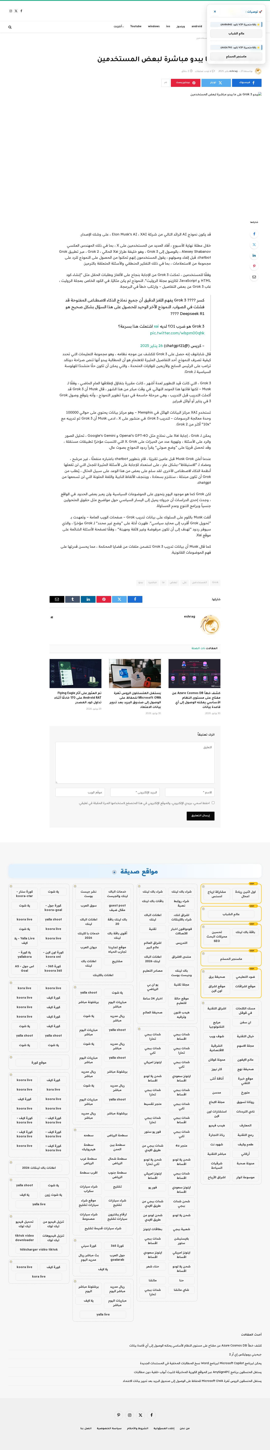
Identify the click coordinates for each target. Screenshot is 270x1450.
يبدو (140, 582)
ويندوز (181, 26)
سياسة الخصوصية (109, 1428)
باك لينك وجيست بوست (181, 973)
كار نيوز (217, 1069)
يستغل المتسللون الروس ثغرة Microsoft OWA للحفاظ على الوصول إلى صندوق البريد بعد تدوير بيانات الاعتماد (135, 700)
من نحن (185, 1428)
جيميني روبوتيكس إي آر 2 (245, 1354)
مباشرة (152, 582)
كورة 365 (117, 1246)
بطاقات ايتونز (152, 1229)
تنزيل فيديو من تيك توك (53, 1224)
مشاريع (117, 961)
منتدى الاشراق (181, 957)
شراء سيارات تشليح (117, 1202)
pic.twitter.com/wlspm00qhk (177, 332)
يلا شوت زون (53, 1195)
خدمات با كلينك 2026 (88, 935)
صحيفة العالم (152, 1012)
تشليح (117, 1186)
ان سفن (245, 1022)
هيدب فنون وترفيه (181, 1014)
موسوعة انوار (245, 1177)
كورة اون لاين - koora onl (53, 954)
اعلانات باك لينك (88, 963)
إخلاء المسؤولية (164, 1428)
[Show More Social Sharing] (165, 83)
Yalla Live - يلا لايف (24, 940)
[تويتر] (254, 244)
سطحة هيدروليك (88, 1147)
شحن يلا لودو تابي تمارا (153, 1162)
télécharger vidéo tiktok (39, 1249)
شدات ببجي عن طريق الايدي (152, 1148)
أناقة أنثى (217, 1078)
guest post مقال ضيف (117, 908)
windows (153, 26)
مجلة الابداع (217, 1102)
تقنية (152, 929)
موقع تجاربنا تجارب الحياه (117, 949)
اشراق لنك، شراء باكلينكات (181, 917)
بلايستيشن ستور (181, 1241)
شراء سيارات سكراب (88, 1189)
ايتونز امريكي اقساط (153, 1176)
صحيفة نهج (245, 1069)
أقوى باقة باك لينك (117, 935)
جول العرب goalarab (117, 1257)
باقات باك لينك (152, 901)
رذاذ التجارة (217, 1135)
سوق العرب (89, 905)
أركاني (245, 1154)
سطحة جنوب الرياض (117, 1175)
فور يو (152, 1187)
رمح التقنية (246, 1135)
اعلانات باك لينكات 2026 (39, 1168)
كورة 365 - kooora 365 (53, 968)
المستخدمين (199, 582)
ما (163, 582)
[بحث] (10, 27)
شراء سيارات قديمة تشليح (103, 1228)
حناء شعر (152, 1266)
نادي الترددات (245, 1111)
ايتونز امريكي (153, 1062)
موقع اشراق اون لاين (216, 988)
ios (168, 26)
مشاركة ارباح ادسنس (217, 894)
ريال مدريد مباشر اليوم (117, 1289)
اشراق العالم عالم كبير (152, 945)
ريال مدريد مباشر (117, 1018)
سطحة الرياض (117, 1135)
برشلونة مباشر (88, 1002)
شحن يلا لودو (181, 1215)
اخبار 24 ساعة (152, 998)
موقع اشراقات (245, 986)
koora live (24, 919)
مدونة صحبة (245, 1163)
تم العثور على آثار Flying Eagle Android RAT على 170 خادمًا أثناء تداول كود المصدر (77, 698)
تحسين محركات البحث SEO (217, 936)
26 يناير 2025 (151, 345)
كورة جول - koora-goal (53, 908)
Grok (215, 582)
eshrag (234, 71)
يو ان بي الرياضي (152, 987)
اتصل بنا (86, 1428)
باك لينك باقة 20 (117, 921)
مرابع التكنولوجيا (216, 1024)
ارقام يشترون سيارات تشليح (117, 1216)
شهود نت (216, 1144)
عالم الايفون (245, 1059)
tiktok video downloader (24, 1238)
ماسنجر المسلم (231, 959)
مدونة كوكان (216, 1059)
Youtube (135, 26)
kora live (24, 988)
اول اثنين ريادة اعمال (245, 894)
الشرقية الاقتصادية (216, 1048)
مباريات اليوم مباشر (117, 1004)
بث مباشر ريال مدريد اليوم (88, 1257)
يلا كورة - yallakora (25, 954)
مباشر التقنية (216, 1154)
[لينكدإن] (254, 255)
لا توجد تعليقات (203, 71)
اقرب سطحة (88, 1172)
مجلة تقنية (181, 984)
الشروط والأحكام (137, 1428)
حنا (181, 1280)
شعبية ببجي (181, 1229)
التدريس (181, 943)
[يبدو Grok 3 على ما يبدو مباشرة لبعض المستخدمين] (135, 152)
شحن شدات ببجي (181, 1203)
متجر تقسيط (153, 1104)
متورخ (245, 1092)
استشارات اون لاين (217, 1114)
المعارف (245, 1125)
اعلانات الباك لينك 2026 (152, 959)
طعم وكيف (245, 1144)
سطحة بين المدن (117, 1147)
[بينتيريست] (254, 266)
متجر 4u (181, 1145)
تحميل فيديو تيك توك (24, 1224)
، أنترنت (119, 26)
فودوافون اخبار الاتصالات (181, 931)
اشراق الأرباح (216, 1177)
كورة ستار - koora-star (24, 894)
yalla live (103, 1314)
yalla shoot (88, 992)
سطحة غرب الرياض (88, 1161)
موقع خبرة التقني (245, 1081)
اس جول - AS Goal (24, 968)
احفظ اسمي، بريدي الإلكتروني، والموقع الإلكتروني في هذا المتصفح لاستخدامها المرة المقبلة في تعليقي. (144, 803)
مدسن (216, 1092)
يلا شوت (117, 992)
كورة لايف (53, 997)
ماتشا (153, 1280)
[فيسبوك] (254, 234)
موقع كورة (38, 1062)
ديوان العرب (88, 947)
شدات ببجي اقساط (181, 1036)
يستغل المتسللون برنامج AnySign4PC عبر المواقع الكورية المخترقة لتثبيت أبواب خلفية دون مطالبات (198, 1372)
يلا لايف (103, 1269)
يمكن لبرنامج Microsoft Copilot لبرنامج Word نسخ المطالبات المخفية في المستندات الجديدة (201, 1363)
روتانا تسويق (245, 1102)
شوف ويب (216, 1036)
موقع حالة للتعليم (181, 1001)
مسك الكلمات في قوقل (245, 1010)
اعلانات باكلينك (103, 975)
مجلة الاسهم (245, 1046)
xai (156, 326)
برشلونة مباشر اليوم (88, 1289)
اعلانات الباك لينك (152, 917)
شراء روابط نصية (181, 903)
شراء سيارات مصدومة (88, 1216)
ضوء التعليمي (245, 977)
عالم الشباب (231, 914)
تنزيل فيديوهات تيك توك (53, 1238)
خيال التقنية (245, 1036)
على (184, 582)
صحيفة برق (217, 977)
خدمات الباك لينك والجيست (117, 894)
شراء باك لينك (181, 891)
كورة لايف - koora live (53, 1120)
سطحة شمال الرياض (117, 1161)
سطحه (88, 1135)
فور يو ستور (152, 1132)
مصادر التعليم (153, 970)
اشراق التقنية (216, 1008)
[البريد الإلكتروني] (254, 277)
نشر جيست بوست (88, 894)
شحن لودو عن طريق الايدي (152, 1217)
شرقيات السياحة (216, 1165)
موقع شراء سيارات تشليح (89, 1202)
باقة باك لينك (245, 932)
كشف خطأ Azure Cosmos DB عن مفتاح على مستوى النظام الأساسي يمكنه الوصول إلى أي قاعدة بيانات (196, 700)
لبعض (173, 582)
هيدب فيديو (217, 1125)
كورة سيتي (88, 1246)
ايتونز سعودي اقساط (181, 1078)
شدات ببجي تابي (152, 1050)
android (197, 26)
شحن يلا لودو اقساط (153, 1078)
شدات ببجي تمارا (152, 1036)
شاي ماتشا (181, 1290)
